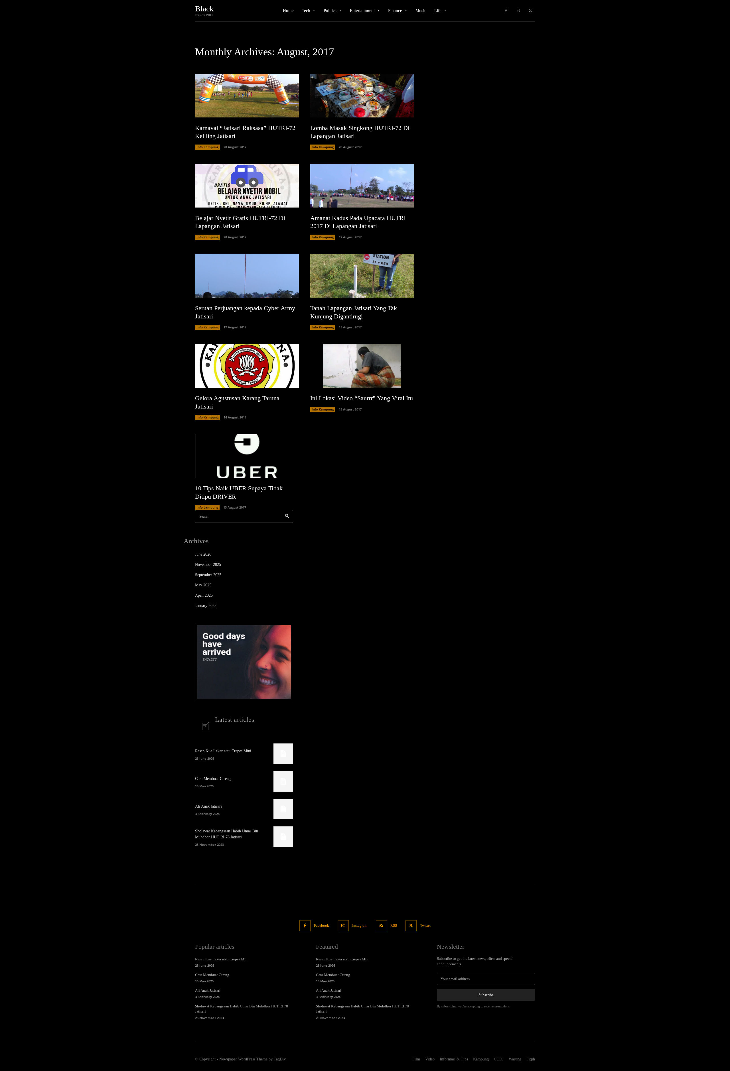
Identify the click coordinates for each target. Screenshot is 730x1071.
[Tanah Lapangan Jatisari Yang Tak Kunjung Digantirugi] (362, 276)
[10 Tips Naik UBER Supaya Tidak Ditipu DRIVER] (247, 456)
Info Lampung (207, 507)
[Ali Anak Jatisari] (283, 809)
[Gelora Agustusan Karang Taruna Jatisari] (247, 366)
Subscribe (486, 995)
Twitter (425, 925)
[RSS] (381, 925)
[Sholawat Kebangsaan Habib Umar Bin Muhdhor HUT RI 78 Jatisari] (283, 836)
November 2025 (208, 564)
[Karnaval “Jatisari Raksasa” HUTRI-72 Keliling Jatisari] (247, 95)
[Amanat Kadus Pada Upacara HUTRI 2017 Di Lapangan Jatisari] (362, 186)
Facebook (321, 925)
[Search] (287, 516)
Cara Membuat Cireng (213, 779)
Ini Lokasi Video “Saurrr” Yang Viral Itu (361, 398)
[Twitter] (530, 10)
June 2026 (203, 554)
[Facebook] (506, 10)
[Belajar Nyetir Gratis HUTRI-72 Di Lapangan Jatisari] (247, 186)
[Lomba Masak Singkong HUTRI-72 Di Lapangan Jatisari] (362, 95)
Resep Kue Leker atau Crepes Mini (223, 751)
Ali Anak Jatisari (208, 806)
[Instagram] (518, 10)
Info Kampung (207, 147)
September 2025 (208, 575)
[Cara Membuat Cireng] (283, 781)
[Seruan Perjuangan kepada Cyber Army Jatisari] (247, 276)
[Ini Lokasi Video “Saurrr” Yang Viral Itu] (362, 366)
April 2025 (204, 595)
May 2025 (203, 585)
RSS (393, 925)
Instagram (359, 925)
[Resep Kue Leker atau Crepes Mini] (283, 753)
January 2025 (205, 605)
